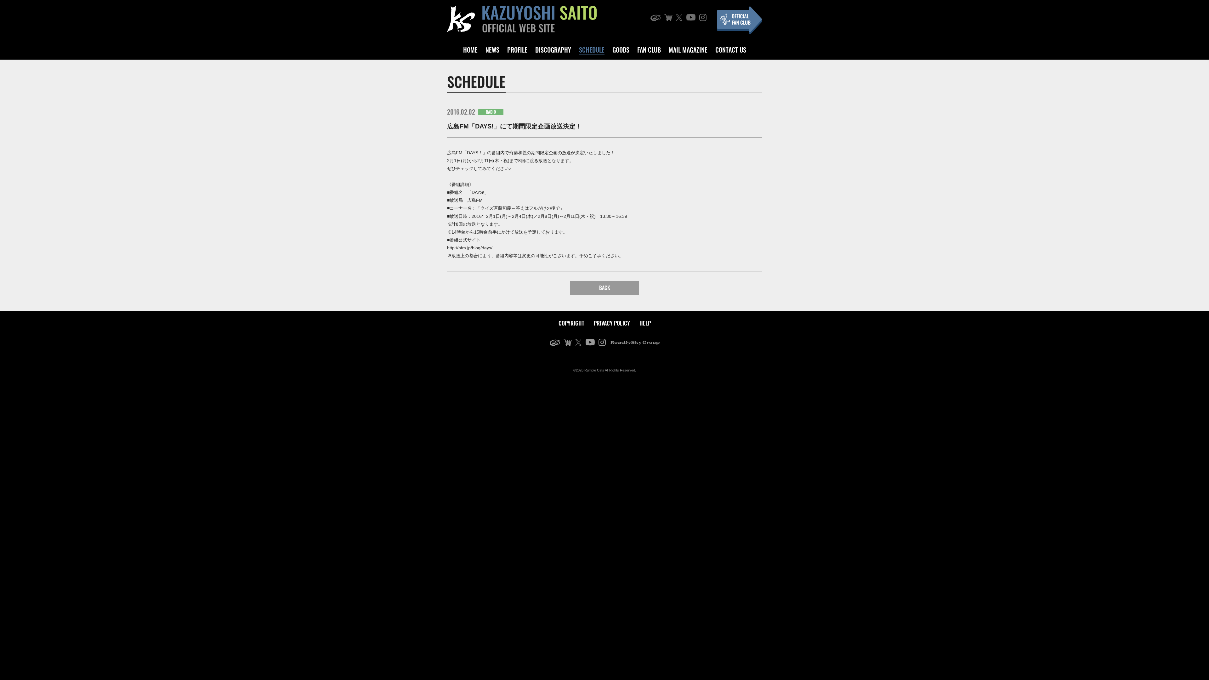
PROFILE (517, 49)
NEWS (492, 49)
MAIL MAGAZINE (688, 49)
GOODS (620, 49)
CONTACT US (730, 49)
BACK (604, 288)
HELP (645, 323)
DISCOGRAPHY (553, 49)
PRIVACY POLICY (612, 323)
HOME (470, 49)
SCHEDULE (591, 49)
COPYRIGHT (571, 323)
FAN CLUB (649, 49)
